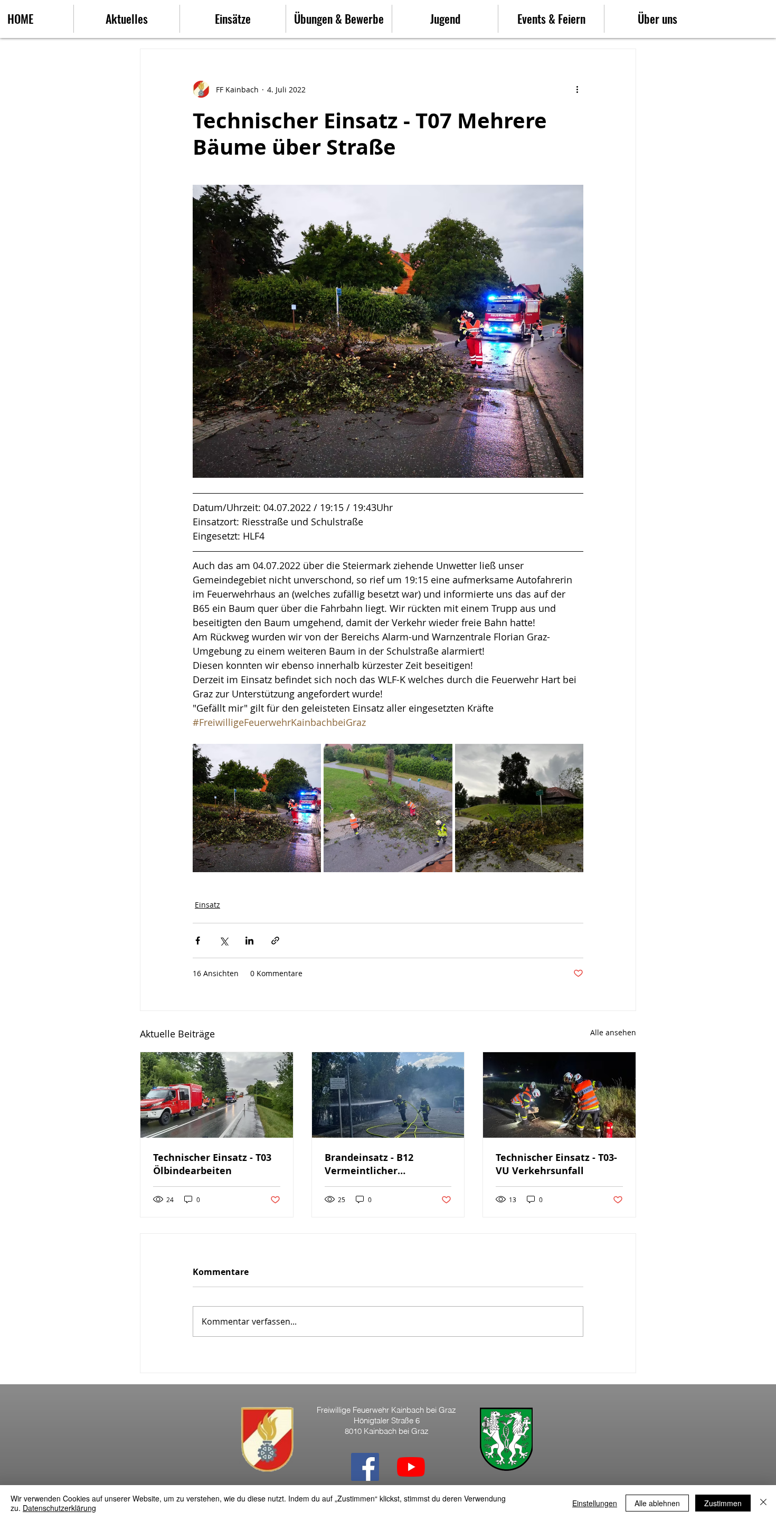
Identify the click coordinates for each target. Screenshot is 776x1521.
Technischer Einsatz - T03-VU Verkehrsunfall (556, 1164)
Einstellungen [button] (594, 1503)
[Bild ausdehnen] (257, 808)
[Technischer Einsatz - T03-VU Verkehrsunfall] (559, 1095)
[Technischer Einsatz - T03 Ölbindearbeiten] (216, 1095)
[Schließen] (763, 1503)
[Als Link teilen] (275, 941)
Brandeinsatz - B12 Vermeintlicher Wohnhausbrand (369, 1164)
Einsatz (207, 905)
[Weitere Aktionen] (577, 89)
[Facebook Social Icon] (365, 1467)
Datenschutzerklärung (59, 1508)
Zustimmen (723, 1503)
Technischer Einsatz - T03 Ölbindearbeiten (212, 1164)
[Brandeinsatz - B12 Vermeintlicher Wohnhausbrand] (388, 1095)
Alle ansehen (613, 1032)
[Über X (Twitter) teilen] (224, 941)
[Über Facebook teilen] (198, 941)
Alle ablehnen (657, 1503)
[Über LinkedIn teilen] (249, 941)
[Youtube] (411, 1467)
